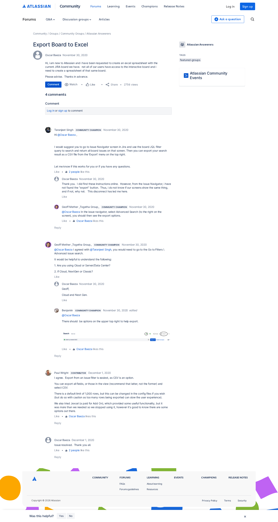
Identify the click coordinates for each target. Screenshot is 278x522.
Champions (149, 6)
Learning (113, 6)
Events (130, 6)
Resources (152, 489)
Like (56, 171)
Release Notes (174, 6)
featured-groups (190, 60)
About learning (154, 483)
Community (70, 6)
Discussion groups (76, 19)
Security (242, 500)
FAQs (122, 483)
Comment (53, 84)
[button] (117, 338)
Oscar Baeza (53, 55)
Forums (95, 6)
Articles (104, 19)
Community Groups (72, 33)
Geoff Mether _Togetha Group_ (80, 206)
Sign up (247, 6)
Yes (61, 515)
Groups (53, 33)
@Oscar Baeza (66, 134)
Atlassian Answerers (98, 33)
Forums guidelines (129, 489)
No (70, 515)
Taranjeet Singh (63, 129)
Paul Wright (61, 372)
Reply (57, 227)
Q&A (49, 19)
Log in (230, 6)
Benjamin (67, 310)
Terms (227, 500)
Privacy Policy (209, 500)
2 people (74, 171)
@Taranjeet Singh (101, 249)
